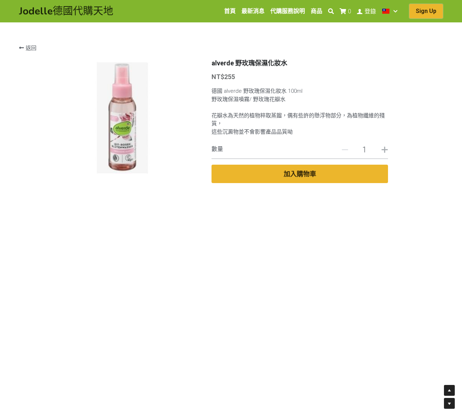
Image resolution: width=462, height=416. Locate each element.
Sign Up (426, 11)
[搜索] (331, 11)
